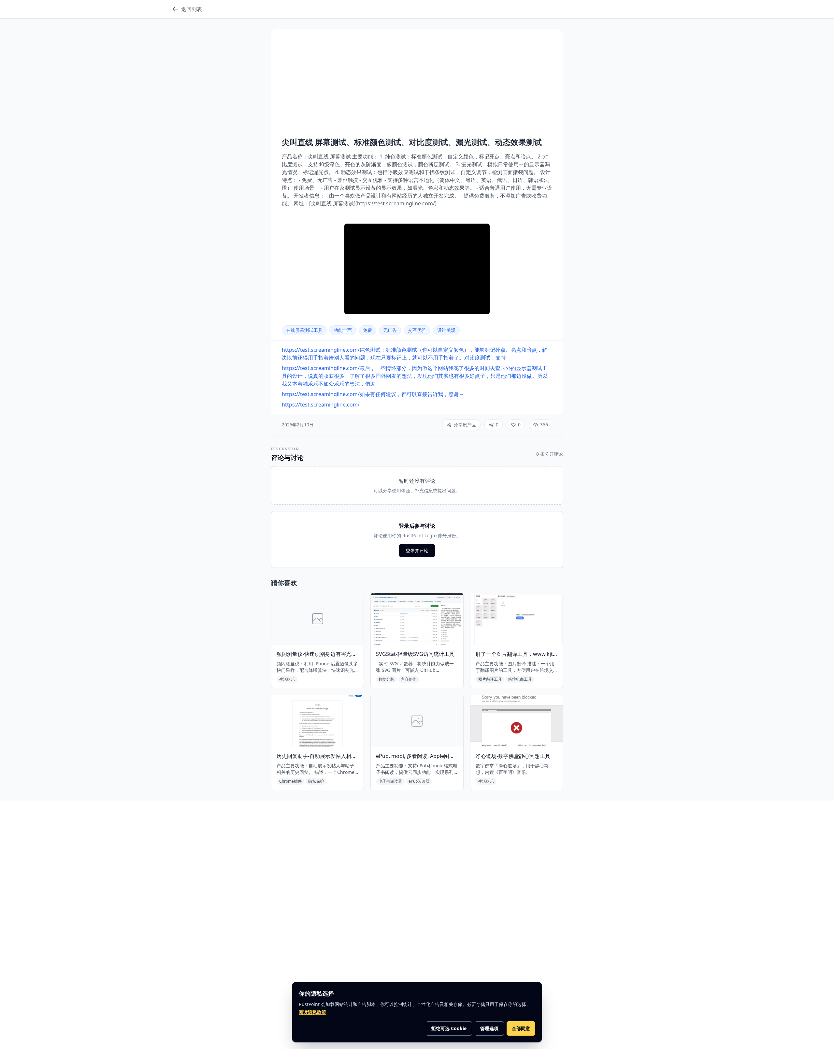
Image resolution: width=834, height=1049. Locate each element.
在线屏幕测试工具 (304, 330)
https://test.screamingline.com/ (321, 404)
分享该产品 (464, 424)
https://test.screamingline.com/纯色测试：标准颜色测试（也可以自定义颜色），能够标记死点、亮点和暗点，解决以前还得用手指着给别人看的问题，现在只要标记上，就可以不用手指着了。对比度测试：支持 (414, 353)
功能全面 (343, 330)
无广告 (390, 330)
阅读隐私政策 (312, 1012)
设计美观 (446, 330)
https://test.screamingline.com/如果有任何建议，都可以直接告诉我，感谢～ (373, 394)
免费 (367, 330)
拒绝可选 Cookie (449, 1028)
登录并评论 (417, 550)
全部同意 (521, 1028)
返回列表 (191, 9)
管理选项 (489, 1028)
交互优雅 (417, 330)
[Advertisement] (417, 88)
